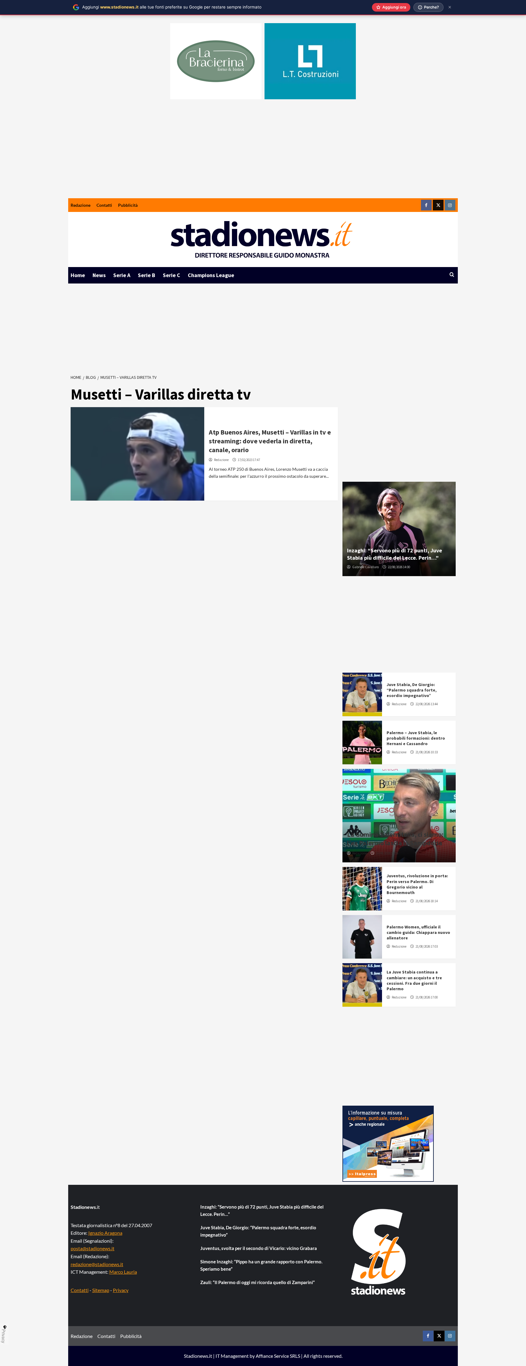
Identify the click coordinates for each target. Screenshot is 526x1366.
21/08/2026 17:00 (427, 997)
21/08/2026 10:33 (427, 752)
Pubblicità (128, 205)
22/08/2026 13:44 (427, 704)
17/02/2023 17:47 (249, 460)
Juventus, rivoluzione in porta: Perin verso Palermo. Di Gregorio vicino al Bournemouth (417, 884)
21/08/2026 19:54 (387, 853)
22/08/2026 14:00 (399, 567)
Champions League (211, 275)
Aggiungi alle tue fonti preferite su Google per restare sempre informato (171, 7)
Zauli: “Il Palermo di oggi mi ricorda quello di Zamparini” (257, 1282)
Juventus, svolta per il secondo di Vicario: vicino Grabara (258, 1248)
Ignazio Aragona (105, 1233)
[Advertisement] (263, 152)
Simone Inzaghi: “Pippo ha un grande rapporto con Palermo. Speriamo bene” (261, 1265)
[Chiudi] (450, 7)
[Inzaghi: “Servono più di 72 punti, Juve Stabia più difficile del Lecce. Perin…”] (399, 529)
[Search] (452, 274)
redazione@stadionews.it (97, 1264)
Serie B (146, 275)
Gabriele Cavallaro (365, 567)
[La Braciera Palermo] (215, 61)
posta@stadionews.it (92, 1248)
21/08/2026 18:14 (427, 901)
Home (78, 275)
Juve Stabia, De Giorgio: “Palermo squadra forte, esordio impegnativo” (412, 690)
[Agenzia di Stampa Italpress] (388, 1143)
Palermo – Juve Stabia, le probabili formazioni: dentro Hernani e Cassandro (416, 738)
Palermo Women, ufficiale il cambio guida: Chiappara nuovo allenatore (418, 932)
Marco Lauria (123, 1272)
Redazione (80, 205)
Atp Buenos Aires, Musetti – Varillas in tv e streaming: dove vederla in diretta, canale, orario (270, 441)
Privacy (120, 1290)
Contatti (104, 205)
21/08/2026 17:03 (427, 946)
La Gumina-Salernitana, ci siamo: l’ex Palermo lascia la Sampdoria (395, 838)
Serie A (121, 275)
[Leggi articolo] (137, 454)
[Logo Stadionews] (379, 1252)
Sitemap (100, 1290)
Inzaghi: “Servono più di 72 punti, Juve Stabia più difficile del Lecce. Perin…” (394, 554)
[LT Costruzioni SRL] (310, 61)
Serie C (171, 275)
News (99, 275)
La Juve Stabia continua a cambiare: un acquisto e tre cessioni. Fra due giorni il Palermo (414, 980)
